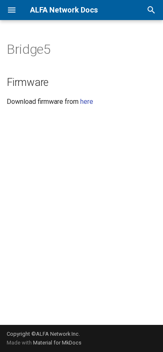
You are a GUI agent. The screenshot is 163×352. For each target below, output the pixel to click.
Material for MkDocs (57, 342)
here (86, 102)
